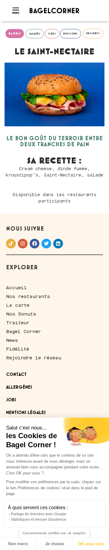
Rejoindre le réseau (33, 358)
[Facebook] (34, 243)
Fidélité (17, 349)
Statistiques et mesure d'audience (38, 519)
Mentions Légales (26, 412)
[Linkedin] (58, 243)
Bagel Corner (23, 331)
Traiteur (17, 323)
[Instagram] (23, 243)
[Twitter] (46, 243)
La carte (17, 305)
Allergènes (19, 387)
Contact (16, 374)
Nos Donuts (21, 314)
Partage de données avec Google (38, 514)
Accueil (16, 288)
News (12, 340)
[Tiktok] (11, 243)
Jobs (11, 400)
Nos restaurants (28, 296)
